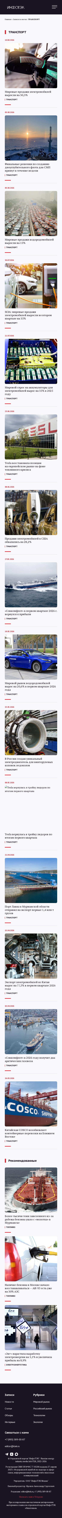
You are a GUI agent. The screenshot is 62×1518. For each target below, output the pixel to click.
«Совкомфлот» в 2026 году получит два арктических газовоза (30, 1059)
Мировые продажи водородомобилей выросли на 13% (29, 241)
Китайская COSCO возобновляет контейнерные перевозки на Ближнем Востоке (29, 1133)
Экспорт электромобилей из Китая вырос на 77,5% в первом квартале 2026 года (30, 985)
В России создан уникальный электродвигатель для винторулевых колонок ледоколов (29, 762)
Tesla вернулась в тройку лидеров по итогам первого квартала (28, 836)
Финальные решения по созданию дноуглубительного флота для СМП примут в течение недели (27, 167)
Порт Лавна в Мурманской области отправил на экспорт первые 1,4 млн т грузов (29, 910)
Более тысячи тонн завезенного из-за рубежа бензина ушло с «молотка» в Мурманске (29, 1219)
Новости (9, 1401)
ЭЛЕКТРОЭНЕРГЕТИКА (16, 1365)
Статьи (8, 1408)
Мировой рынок (41, 1401)
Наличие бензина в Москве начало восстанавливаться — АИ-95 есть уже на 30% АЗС (28, 1288)
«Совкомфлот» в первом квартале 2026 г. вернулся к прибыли (31, 612)
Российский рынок (42, 1408)
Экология (38, 1421)
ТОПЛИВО (10, 1227)
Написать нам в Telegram (31, 1496)
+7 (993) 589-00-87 (15, 1439)
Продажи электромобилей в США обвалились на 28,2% (26, 540)
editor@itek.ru (12, 1446)
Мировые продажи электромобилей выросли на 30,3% (28, 93)
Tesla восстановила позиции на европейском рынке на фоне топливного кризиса (25, 466)
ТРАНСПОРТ (11, 99)
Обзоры (9, 1415)
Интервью (10, 1421)
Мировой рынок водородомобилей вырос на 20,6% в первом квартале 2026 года (30, 686)
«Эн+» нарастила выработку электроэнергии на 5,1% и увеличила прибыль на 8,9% (28, 1357)
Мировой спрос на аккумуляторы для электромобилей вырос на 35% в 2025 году (29, 391)
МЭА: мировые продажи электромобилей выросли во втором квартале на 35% (28, 315)
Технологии (39, 1415)
